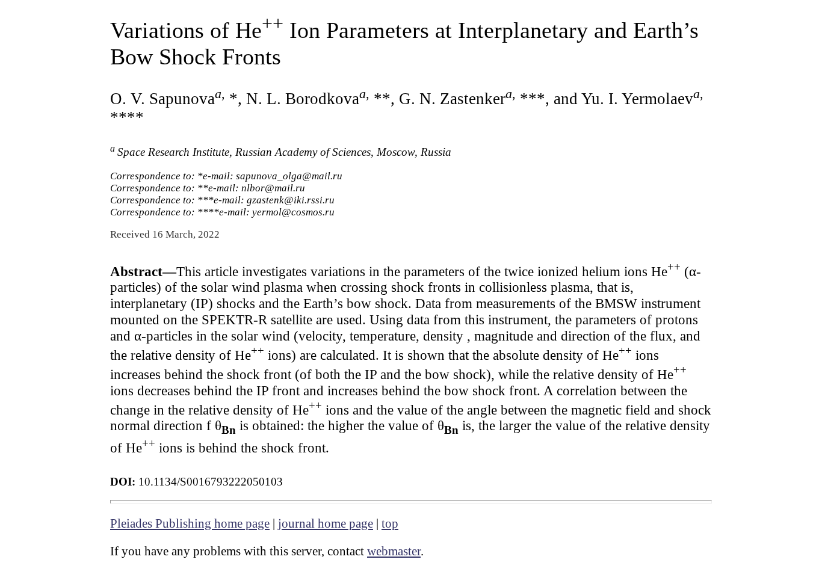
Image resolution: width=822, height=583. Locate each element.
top (390, 523)
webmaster (394, 551)
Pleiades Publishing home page (190, 523)
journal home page (325, 523)
